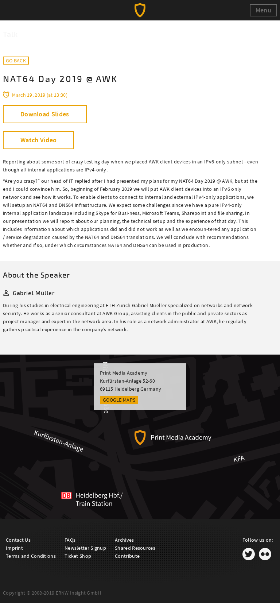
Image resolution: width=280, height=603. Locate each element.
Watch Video (38, 140)
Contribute (127, 556)
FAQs (70, 540)
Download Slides (44, 114)
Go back (16, 60)
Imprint (14, 548)
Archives (124, 540)
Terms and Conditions (31, 556)
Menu (263, 10)
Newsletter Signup (85, 548)
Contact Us (18, 540)
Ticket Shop (78, 556)
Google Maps (119, 400)
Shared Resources (135, 548)
